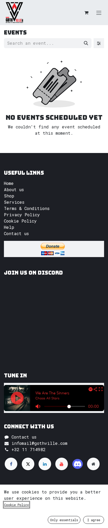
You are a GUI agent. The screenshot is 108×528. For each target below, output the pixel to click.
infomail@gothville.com (39, 443)
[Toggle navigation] (99, 12)
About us (14, 189)
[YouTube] (61, 464)
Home (9, 183)
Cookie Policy (20, 221)
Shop (9, 195)
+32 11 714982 (29, 449)
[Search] (85, 43)
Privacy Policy (22, 214)
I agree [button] (93, 520)
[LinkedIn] (45, 464)
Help (9, 227)
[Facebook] (11, 464)
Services (14, 202)
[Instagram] (77, 464)
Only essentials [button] (64, 520)
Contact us (16, 233)
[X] (28, 464)
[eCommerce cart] (86, 12)
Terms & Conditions (27, 208)
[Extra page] (93, 464)
